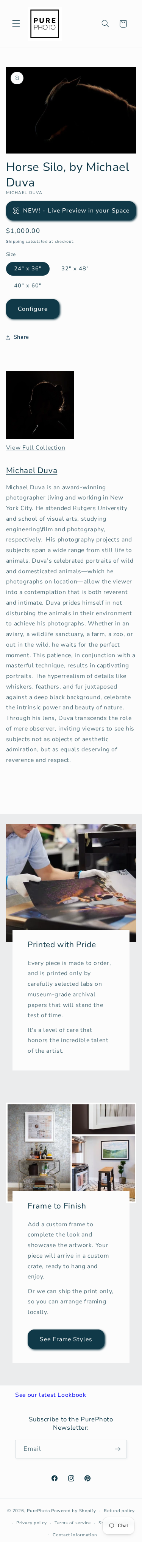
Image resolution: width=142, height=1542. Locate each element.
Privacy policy (31, 1523)
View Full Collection (36, 448)
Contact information (75, 1535)
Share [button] (21, 337)
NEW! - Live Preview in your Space (76, 210)
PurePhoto (38, 1511)
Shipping (15, 241)
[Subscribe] (117, 1449)
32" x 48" (75, 268)
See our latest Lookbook (50, 1395)
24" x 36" (28, 268)
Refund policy (119, 1511)
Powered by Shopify (73, 1511)
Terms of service (73, 1523)
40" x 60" (28, 285)
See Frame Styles (65, 1339)
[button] (16, 24)
